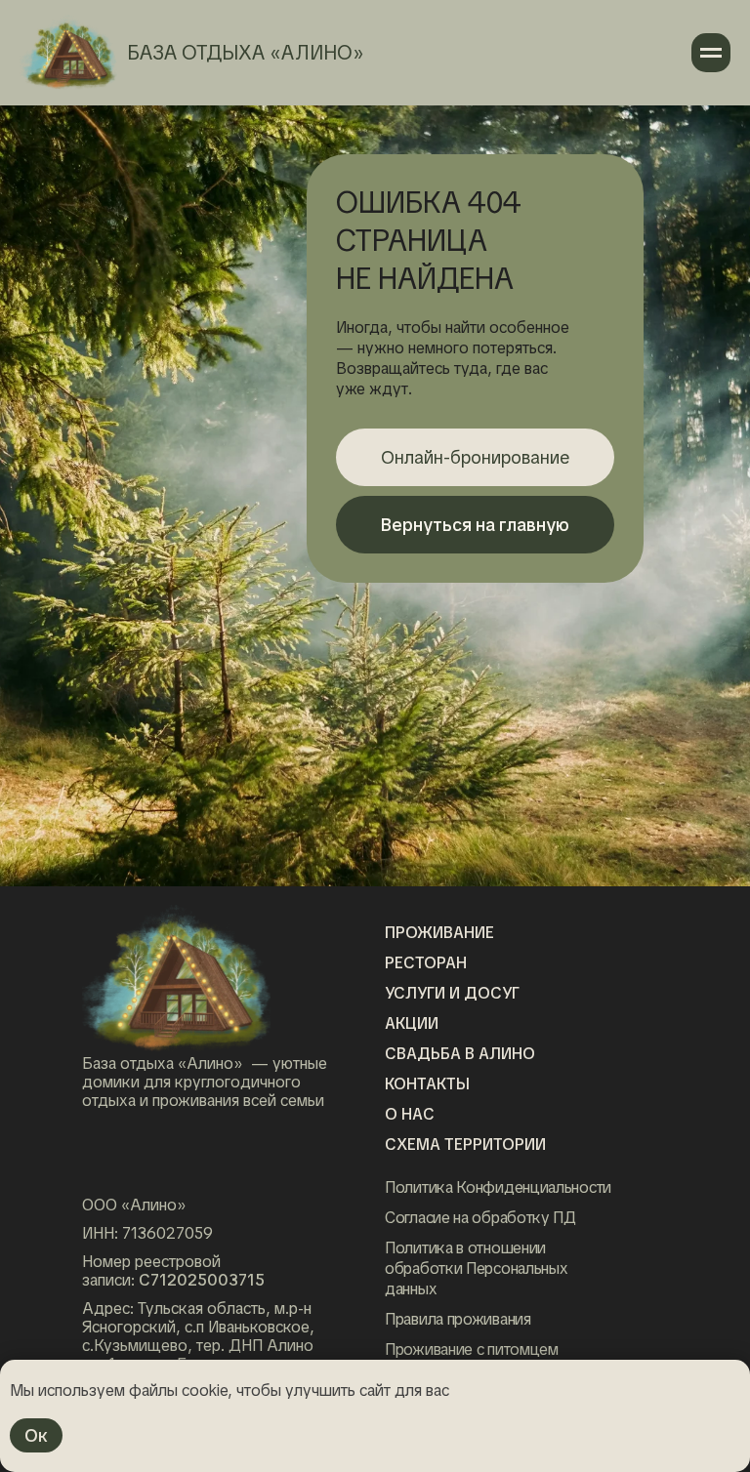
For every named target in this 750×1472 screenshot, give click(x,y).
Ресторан (426, 963)
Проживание (439, 932)
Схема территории (465, 1144)
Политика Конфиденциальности (498, 1187)
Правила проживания (458, 1319)
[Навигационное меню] (710, 52)
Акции (411, 1023)
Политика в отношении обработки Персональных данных (476, 1268)
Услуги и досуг (452, 993)
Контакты (427, 1084)
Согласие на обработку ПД (480, 1217)
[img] (176, 979)
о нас (410, 1114)
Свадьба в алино (460, 1053)
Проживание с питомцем (472, 1349)
